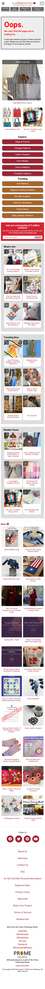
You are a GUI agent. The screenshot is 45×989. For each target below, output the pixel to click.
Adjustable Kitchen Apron (22, 103)
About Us (22, 851)
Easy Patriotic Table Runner (33, 580)
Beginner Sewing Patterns (22, 190)
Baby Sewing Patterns (22, 215)
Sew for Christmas (23, 202)
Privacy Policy (18, 233)
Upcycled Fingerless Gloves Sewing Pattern (11, 760)
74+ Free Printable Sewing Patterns (13, 270)
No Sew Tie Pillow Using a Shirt (33, 130)
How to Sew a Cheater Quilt (32, 390)
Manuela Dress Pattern (31, 361)
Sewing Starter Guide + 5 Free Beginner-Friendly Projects (11, 730)
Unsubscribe (22, 919)
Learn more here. (22, 965)
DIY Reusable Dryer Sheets (32, 511)
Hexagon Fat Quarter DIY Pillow (32, 324)
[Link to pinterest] (27, 839)
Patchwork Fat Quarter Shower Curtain (32, 483)
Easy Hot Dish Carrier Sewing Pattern (33, 550)
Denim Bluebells (33, 699)
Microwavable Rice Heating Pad (33, 760)
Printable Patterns (22, 173)
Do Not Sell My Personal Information (22, 878)
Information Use (30, 233)
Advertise (22, 858)
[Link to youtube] (35, 839)
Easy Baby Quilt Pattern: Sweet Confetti (33, 670)
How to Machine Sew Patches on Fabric (32, 454)
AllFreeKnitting (22, 937)
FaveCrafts (22, 931)
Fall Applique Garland (12, 818)
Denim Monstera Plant (11, 579)
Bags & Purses (22, 141)
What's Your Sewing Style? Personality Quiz (33, 641)
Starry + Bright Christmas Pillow (11, 790)
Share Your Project (22, 905)
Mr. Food (22, 941)
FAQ (22, 871)
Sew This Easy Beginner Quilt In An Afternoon (13, 362)
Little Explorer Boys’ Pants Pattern (13, 390)
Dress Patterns (22, 167)
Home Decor (22, 209)
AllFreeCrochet (22, 934)
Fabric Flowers (22, 154)
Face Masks (22, 161)
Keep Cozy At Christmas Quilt (32, 297)
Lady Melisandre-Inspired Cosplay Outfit (33, 609)
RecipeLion (22, 944)
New (3, 524)
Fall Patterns (22, 183)
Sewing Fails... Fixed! (11, 640)
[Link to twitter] (18, 839)
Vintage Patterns (23, 148)
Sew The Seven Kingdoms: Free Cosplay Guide (12, 610)
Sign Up (38, 237)
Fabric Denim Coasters (33, 728)
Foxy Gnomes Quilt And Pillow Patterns (13, 297)
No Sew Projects (22, 196)
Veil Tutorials (32, 416)
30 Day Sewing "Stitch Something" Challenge (11, 670)
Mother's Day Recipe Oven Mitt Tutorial (32, 270)
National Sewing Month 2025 (33, 819)
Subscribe (22, 898)
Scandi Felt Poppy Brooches (33, 790)
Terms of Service (22, 912)
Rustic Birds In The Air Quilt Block (13, 324)
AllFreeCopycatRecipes (22, 947)
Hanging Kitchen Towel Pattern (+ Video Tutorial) (13, 454)
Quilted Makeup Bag (11, 550)
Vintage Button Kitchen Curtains (13, 416)
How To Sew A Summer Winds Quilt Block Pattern (11, 700)
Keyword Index (22, 885)
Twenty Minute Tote (12, 129)
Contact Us (22, 865)
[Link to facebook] (10, 839)
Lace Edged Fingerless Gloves (13, 482)
